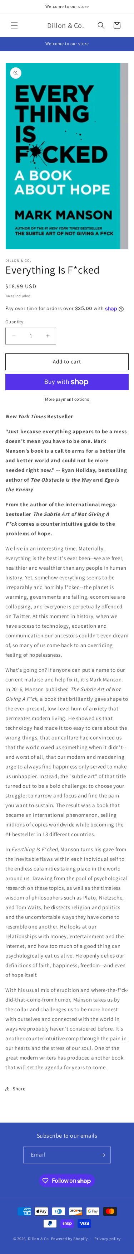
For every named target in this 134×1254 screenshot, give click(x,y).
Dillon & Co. (39, 1238)
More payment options (67, 399)
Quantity (14, 322)
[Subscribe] (102, 1155)
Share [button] (19, 1088)
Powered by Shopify (69, 1238)
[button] (14, 25)
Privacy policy (107, 1238)
